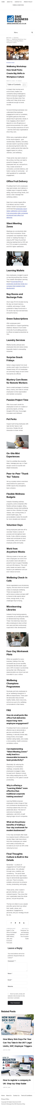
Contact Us (18, 1)
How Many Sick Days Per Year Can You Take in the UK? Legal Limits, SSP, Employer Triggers (17, 1042)
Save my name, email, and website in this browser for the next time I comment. (16, 996)
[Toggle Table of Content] (23, 84)
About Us (9, 1)
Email (10, 980)
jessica (20, 80)
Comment (11, 961)
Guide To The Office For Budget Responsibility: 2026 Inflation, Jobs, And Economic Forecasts (12, 936)
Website (10, 986)
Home (3, 1)
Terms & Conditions (18, 5)
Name (10, 973)
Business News (10, 62)
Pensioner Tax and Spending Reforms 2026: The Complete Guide (24, 934)
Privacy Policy (28, 1)
